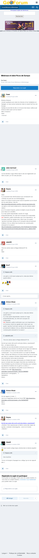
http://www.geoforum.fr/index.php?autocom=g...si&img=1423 (18, 228)
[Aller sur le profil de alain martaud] (3, 169)
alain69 (9, 242)
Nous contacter (31, 553)
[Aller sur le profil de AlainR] (3, 443)
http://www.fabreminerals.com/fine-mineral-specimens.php (18, 204)
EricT (8, 265)
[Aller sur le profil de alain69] (3, 243)
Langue (4, 553)
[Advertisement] (19, 52)
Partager (10, 498)
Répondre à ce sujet (19, 88)
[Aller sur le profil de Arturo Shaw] (3, 303)
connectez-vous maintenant (28, 479)
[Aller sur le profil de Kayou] (3, 190)
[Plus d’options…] (36, 95)
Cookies (19, 555)
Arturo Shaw (10, 302)
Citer (7, 121)
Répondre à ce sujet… (11, 488)
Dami (5, 80)
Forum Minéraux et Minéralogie (20, 82)
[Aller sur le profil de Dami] (3, 95)
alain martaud (11, 168)
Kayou (8, 189)
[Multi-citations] (2, 121)
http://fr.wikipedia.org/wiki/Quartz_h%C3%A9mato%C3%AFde (19, 227)
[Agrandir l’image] (2, 282)
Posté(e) (12, 96)
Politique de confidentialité (17, 553)
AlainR (8, 442)
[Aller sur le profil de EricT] (3, 266)
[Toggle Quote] (4, 272)
